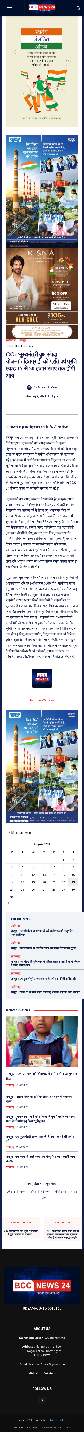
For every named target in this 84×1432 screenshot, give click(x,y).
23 (73, 882)
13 (44, 875)
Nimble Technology (56, 1420)
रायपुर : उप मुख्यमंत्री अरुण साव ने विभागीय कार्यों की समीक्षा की (43, 978)
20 (44, 882)
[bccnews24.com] (30, 387)
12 (33, 875)
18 (22, 882)
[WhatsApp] (55, 407)
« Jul (8, 903)
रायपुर (23, 340)
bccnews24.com (47, 387)
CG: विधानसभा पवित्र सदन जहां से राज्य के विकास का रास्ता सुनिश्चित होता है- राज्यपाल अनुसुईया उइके (63, 1234)
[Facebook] (28, 407)
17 (11, 882)
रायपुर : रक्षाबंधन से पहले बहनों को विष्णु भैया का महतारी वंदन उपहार (45, 992)
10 (11, 875)
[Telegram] (46, 407)
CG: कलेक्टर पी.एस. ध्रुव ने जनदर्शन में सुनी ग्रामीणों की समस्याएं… (21, 1233)
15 (63, 875)
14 (53, 875)
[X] (37, 407)
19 (33, 882)
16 (73, 875)
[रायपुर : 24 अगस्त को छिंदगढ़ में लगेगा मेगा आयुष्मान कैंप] (42, 1041)
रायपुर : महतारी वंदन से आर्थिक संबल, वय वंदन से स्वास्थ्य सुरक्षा (43, 948)
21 (53, 882)
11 (22, 875)
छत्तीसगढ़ (11, 340)
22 (63, 882)
